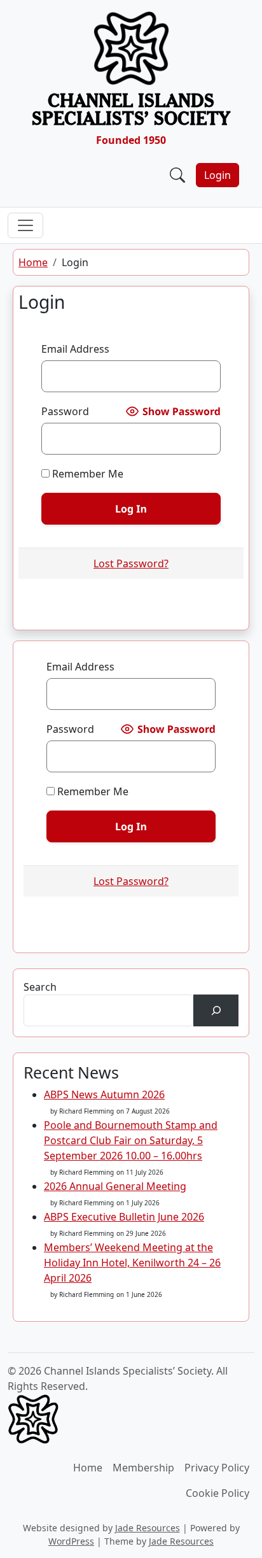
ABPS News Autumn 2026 (104, 1094)
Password (65, 411)
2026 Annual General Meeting (115, 1186)
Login (217, 175)
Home (33, 262)
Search (40, 987)
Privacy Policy (216, 1468)
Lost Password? (131, 563)
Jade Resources (147, 1528)
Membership (143, 1468)
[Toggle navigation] (25, 225)
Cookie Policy (217, 1493)
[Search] (215, 1010)
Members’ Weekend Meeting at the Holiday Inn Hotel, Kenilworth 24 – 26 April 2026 (132, 1262)
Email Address (75, 349)
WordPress (71, 1541)
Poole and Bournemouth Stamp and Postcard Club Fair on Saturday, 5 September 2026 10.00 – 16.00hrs (130, 1140)
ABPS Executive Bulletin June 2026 (124, 1217)
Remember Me (86, 474)
